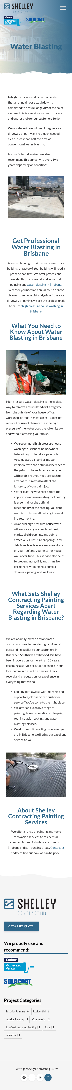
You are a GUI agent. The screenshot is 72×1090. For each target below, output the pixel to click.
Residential (41, 1011)
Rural (49, 1027)
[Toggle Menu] (63, 8)
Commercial (41, 1019)
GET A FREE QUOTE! (21, 926)
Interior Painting (17, 1019)
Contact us (57, 847)
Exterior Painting (17, 1011)
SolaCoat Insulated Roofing (23, 1027)
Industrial (13, 1035)
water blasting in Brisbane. (44, 284)
